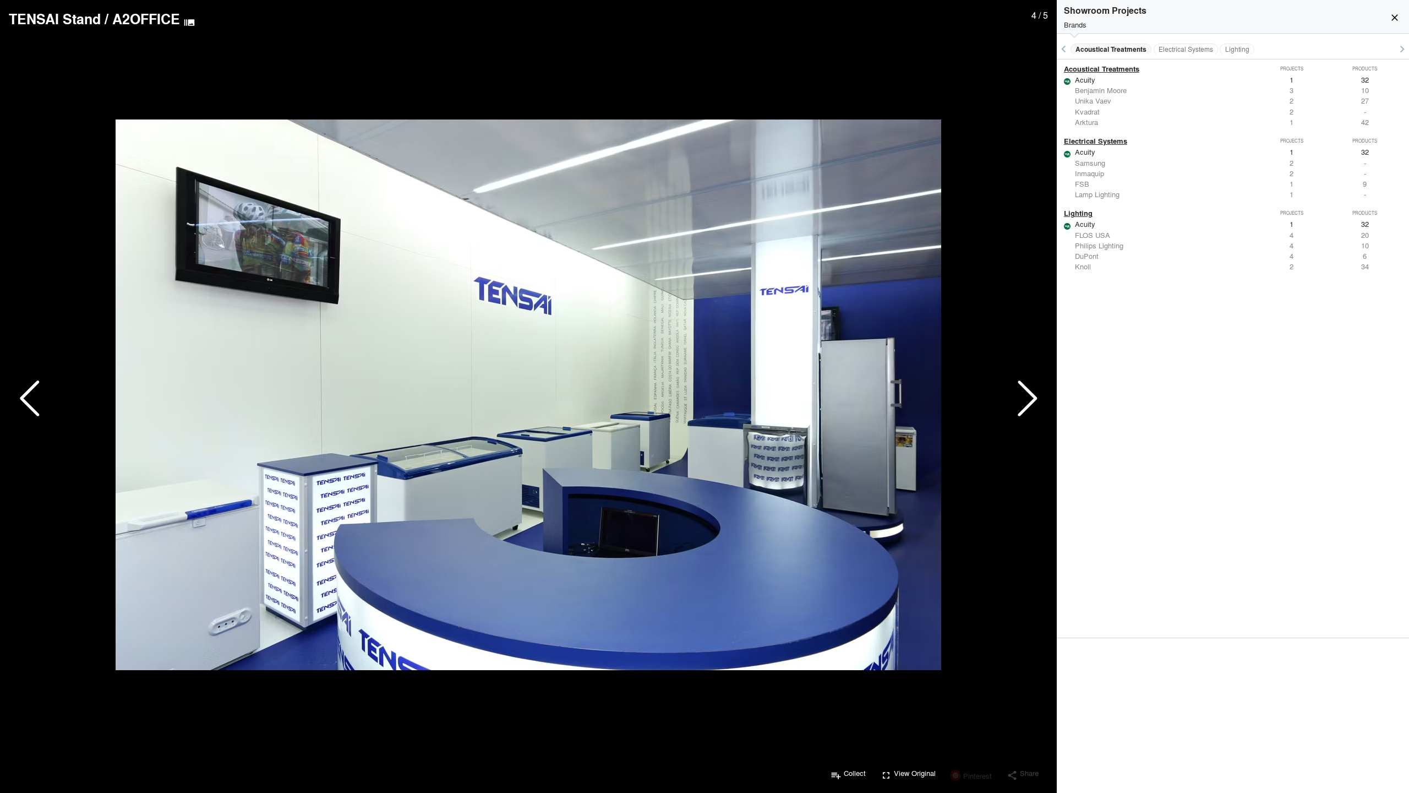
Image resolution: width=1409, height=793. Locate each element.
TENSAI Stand (55, 19)
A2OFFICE (146, 19)
